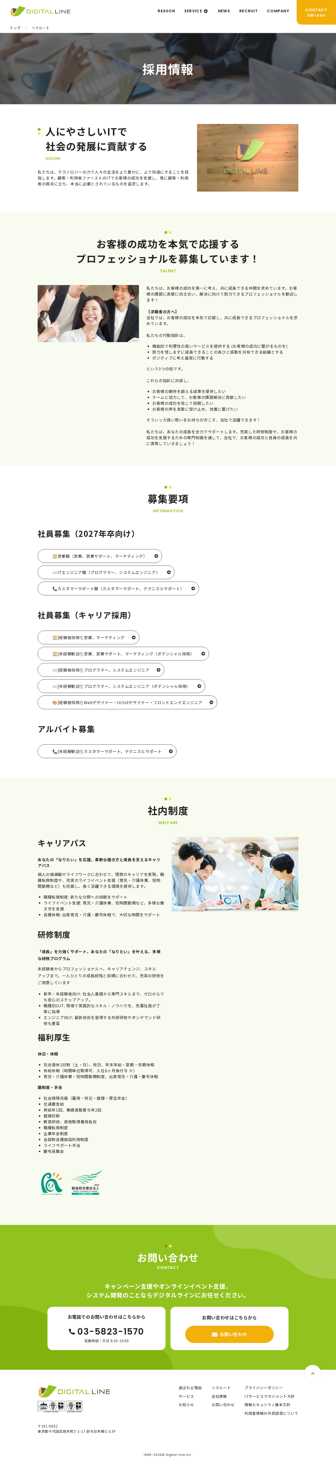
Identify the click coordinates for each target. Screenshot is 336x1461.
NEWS (224, 11)
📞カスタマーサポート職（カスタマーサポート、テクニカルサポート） (118, 588)
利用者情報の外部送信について (271, 1413)
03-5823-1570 (110, 1331)
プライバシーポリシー (263, 1387)
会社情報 (219, 1396)
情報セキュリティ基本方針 (267, 1404)
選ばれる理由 (190, 1387)
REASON (166, 11)
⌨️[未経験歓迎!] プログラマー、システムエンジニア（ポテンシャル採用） (121, 686)
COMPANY (278, 11)
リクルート (221, 1387)
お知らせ (186, 1404)
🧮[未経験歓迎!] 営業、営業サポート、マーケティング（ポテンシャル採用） (123, 654)
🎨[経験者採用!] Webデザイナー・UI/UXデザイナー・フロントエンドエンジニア (127, 702)
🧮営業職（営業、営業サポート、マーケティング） (99, 556)
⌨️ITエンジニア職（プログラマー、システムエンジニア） (106, 572)
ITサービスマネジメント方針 (269, 1396)
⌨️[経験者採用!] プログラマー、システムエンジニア (101, 670)
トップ (15, 27)
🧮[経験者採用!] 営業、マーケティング (88, 637)
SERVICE (193, 11)
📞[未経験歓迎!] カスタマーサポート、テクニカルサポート (107, 751)
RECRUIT (248, 11)
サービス (186, 1396)
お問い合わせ (223, 1404)
